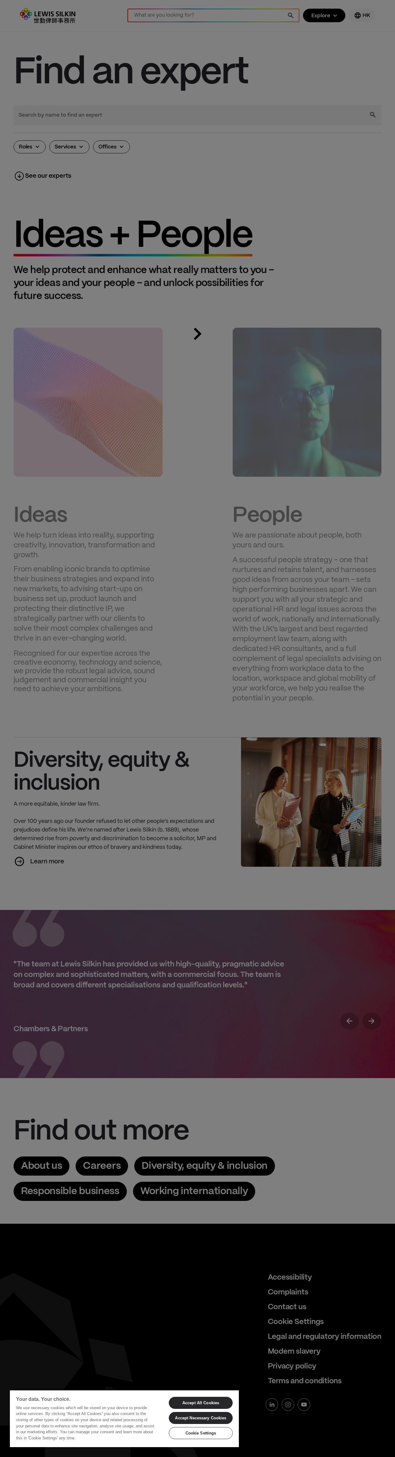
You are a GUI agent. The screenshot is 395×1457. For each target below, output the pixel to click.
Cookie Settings (200, 1433)
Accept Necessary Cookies (200, 1418)
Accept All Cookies (200, 1403)
